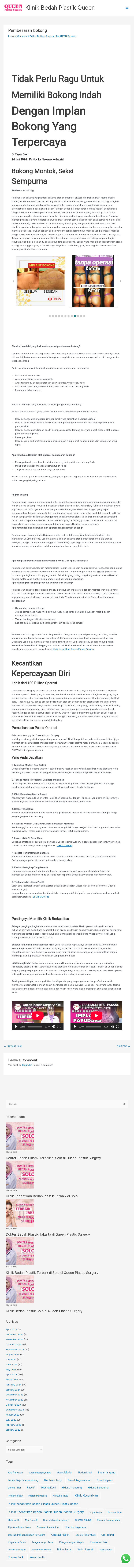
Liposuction (115, 1512)
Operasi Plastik (60, 1534)
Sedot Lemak (85, 1549)
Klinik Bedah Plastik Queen (60, 7)
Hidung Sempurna (98, 1487)
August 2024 (12, 1354)
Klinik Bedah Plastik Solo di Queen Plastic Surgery (44, 1311)
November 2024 (14, 1339)
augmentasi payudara (40, 1472)
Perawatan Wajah (41, 1549)
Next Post (123, 1046)
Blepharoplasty (53, 1480)
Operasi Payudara (75, 1527)
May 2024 (11, 1369)
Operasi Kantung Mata (108, 1520)
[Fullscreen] (59, 1026)
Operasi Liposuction (48, 1527)
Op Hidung (107, 1534)
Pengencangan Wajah (71, 1542)
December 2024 (14, 1334)
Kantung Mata (60, 1495)
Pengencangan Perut (42, 1542)
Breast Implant (105, 1480)
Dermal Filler (14, 1487)
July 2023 (11, 1420)
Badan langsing (106, 1472)
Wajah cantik (37, 1557)
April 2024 (11, 1374)
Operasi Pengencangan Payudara (26, 1534)
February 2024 (13, 1384)
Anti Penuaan (15, 1472)
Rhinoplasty (64, 1549)
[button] (50, 316)
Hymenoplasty (15, 1495)
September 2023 (15, 1409)
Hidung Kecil (48, 1487)
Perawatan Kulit (98, 1542)
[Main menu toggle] (127, 7)
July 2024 (11, 1359)
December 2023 (14, 1394)
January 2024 (13, 1389)
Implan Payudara (37, 1495)
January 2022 (13, 1429)
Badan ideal (85, 1472)
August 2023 (12, 1414)
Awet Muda (64, 1472)
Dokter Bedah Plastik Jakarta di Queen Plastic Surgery (48, 1234)
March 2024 (12, 1379)
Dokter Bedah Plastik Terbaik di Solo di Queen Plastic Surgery (53, 1158)
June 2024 (11, 1364)
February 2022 (13, 1425)
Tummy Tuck (16, 1557)
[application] (38, 1015)
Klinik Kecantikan (86, 1495)
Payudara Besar (17, 1542)
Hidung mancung (72, 1487)
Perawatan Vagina (17, 1549)
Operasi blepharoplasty (56, 1520)
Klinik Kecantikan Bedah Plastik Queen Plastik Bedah (43, 1504)
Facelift (31, 1487)
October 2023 (13, 1404)
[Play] (16, 1026)
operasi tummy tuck (85, 1535)
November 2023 (14, 1399)
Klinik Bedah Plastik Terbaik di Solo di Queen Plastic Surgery (52, 1273)
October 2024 (13, 1344)
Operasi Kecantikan (19, 1527)
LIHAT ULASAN (41, 896)
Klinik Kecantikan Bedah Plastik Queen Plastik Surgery (46, 1512)
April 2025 (11, 1329)
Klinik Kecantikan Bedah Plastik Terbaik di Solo (42, 1196)
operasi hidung (83, 1520)
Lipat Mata (96, 1512)
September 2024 (15, 1349)
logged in (27, 1065)
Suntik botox (106, 1549)
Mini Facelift (31, 1520)
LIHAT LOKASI (64, 845)
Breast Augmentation (79, 1480)
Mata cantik (14, 1520)
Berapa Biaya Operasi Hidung (23, 1480)
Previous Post (12, 1046)
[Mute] (53, 1026)
